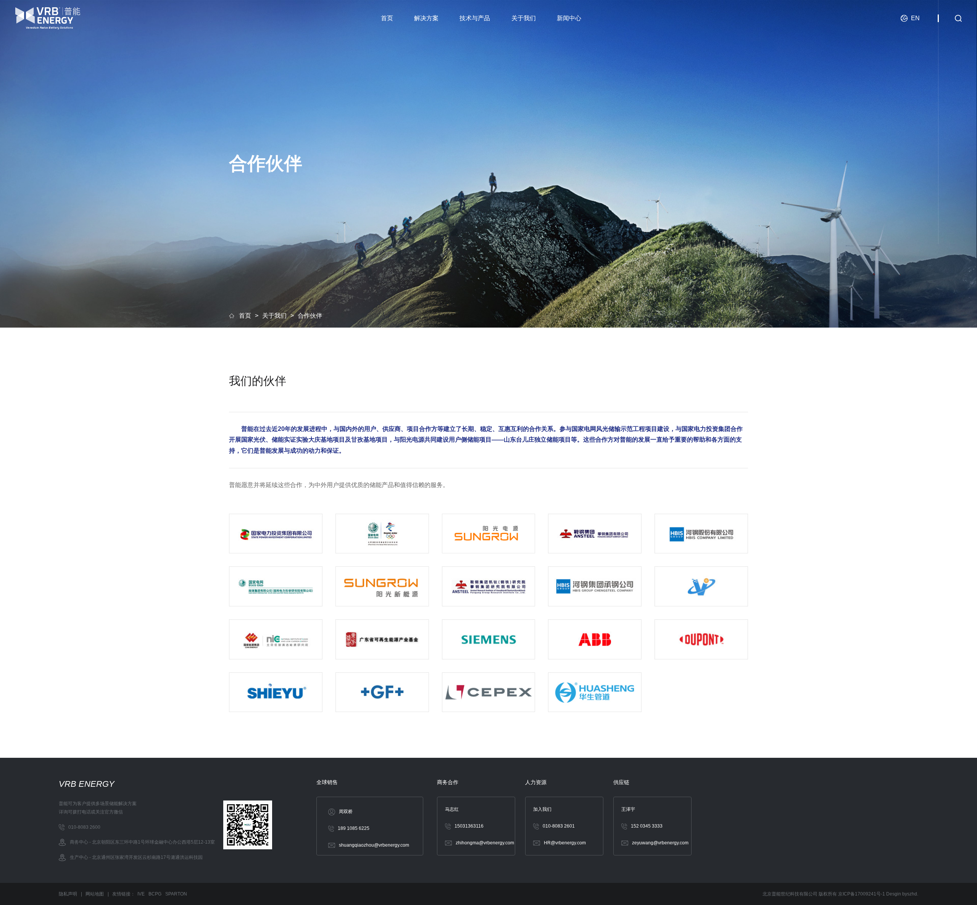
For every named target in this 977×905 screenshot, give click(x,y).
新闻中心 (569, 18)
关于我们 (523, 18)
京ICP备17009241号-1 (862, 894)
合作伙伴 (310, 315)
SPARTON (176, 894)
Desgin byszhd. (902, 894)
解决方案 (426, 18)
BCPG (154, 894)
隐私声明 (68, 894)
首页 (387, 18)
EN (915, 18)
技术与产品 (474, 18)
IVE (141, 894)
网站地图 (94, 894)
